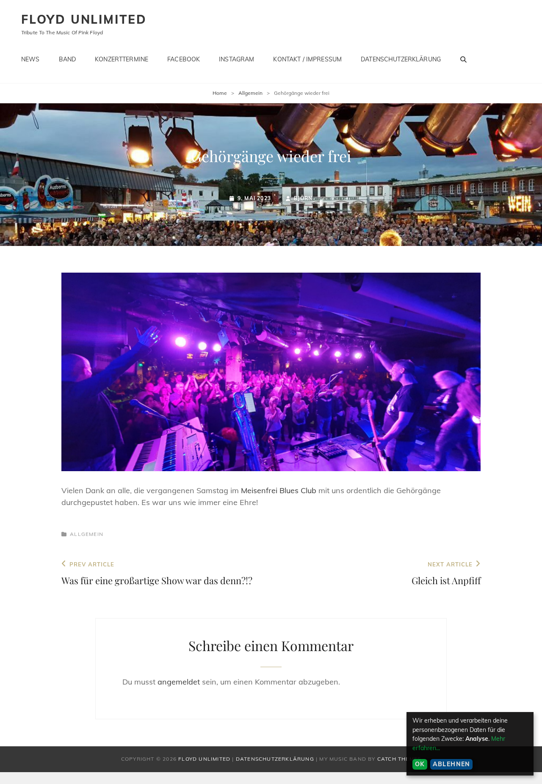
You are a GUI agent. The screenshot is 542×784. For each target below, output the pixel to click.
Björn (303, 198)
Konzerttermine (121, 59)
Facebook (183, 59)
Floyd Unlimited (84, 19)
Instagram (236, 59)
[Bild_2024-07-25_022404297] (271, 372)
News (30, 59)
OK (420, 764)
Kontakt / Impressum (307, 59)
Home (220, 93)
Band (67, 59)
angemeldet (179, 682)
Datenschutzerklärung (401, 59)
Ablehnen (451, 764)
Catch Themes (399, 759)
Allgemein (250, 93)
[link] (278, 490)
